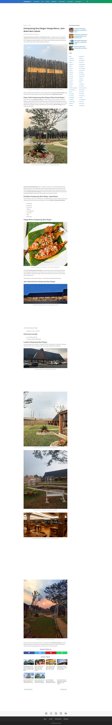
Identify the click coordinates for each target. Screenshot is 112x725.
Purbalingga (82, 68)
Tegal (81, 97)
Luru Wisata (27, 1)
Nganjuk (81, 58)
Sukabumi (82, 83)
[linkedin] (61, 714)
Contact (50, 718)
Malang (71, 103)
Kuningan (72, 93)
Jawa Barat (78, 1)
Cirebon (71, 80)
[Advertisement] (56, 14)
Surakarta (82, 93)
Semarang (82, 76)
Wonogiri (82, 101)
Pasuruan (82, 62)
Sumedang (82, 89)
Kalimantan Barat (73, 87)
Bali (42, 1)
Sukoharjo (82, 85)
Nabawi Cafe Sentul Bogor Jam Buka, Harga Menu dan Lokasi (39, 668)
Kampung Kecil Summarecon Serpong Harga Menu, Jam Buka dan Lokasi (80, 36)
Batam (71, 62)
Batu (71, 66)
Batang (71, 64)
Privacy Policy (58, 718)
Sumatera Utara (83, 87)
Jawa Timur (70, 1)
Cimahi (71, 78)
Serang (81, 78)
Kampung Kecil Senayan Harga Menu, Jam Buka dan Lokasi (80, 30)
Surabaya (82, 91)
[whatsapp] (61, 653)
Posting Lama (63, 689)
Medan (71, 105)
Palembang (82, 60)
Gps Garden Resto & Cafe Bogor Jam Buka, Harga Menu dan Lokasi (62, 681)
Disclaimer (66, 718)
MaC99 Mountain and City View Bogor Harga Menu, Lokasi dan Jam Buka (29, 668)
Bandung (72, 58)
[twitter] (40, 653)
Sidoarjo (81, 80)
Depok (71, 81)
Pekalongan (82, 64)
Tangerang (54, 1)
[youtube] (65, 714)
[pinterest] (51, 653)
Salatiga (81, 72)
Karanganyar (72, 89)
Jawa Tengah (62, 1)
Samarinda (82, 74)
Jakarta (47, 1)
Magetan (72, 99)
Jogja (71, 85)
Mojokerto (82, 56)
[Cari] (87, 2)
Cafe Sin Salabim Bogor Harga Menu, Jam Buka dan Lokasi (50, 681)
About (45, 718)
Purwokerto (82, 70)
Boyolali (71, 72)
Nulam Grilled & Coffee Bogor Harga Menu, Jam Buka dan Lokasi (29, 681)
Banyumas (72, 60)
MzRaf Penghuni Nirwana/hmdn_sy (32, 34)
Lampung (72, 95)
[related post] (29, 662)
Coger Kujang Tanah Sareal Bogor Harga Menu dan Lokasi (50, 668)
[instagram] (51, 714)
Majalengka (72, 101)
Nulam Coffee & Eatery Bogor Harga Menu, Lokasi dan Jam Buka (40, 681)
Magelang (72, 97)
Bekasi (71, 68)
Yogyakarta (36, 1)
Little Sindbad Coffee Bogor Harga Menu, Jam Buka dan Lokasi (80, 42)
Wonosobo (82, 103)
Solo (81, 81)
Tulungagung (82, 99)
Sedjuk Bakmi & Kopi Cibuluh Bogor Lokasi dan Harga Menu (62, 668)
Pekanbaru (82, 66)
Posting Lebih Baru (28, 689)
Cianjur (71, 74)
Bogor (71, 70)
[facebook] (29, 653)
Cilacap (71, 76)
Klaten (71, 91)
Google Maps (58, 345)
